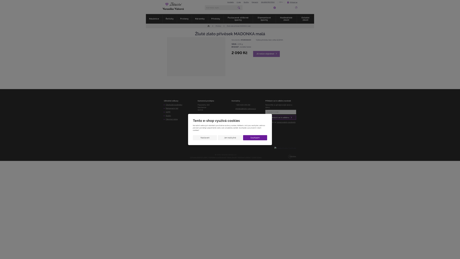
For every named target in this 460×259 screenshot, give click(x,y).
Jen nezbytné (230, 138)
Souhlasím (255, 138)
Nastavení (205, 138)
